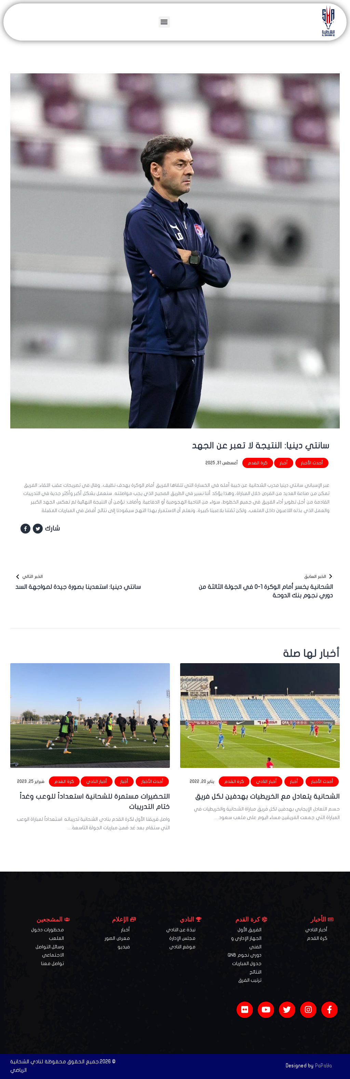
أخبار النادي (266, 781)
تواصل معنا (52, 963)
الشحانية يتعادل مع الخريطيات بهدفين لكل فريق (268, 796)
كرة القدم (258, 463)
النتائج (255, 972)
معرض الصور (117, 938)
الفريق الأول (249, 929)
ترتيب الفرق (249, 980)
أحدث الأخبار (312, 463)
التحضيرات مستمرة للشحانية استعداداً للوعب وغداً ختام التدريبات (95, 801)
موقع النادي (182, 946)
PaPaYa (323, 1065)
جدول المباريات (246, 963)
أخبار (284, 463)
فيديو (124, 946)
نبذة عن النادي (181, 929)
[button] (164, 22)
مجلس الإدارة (182, 938)
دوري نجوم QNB (244, 955)
